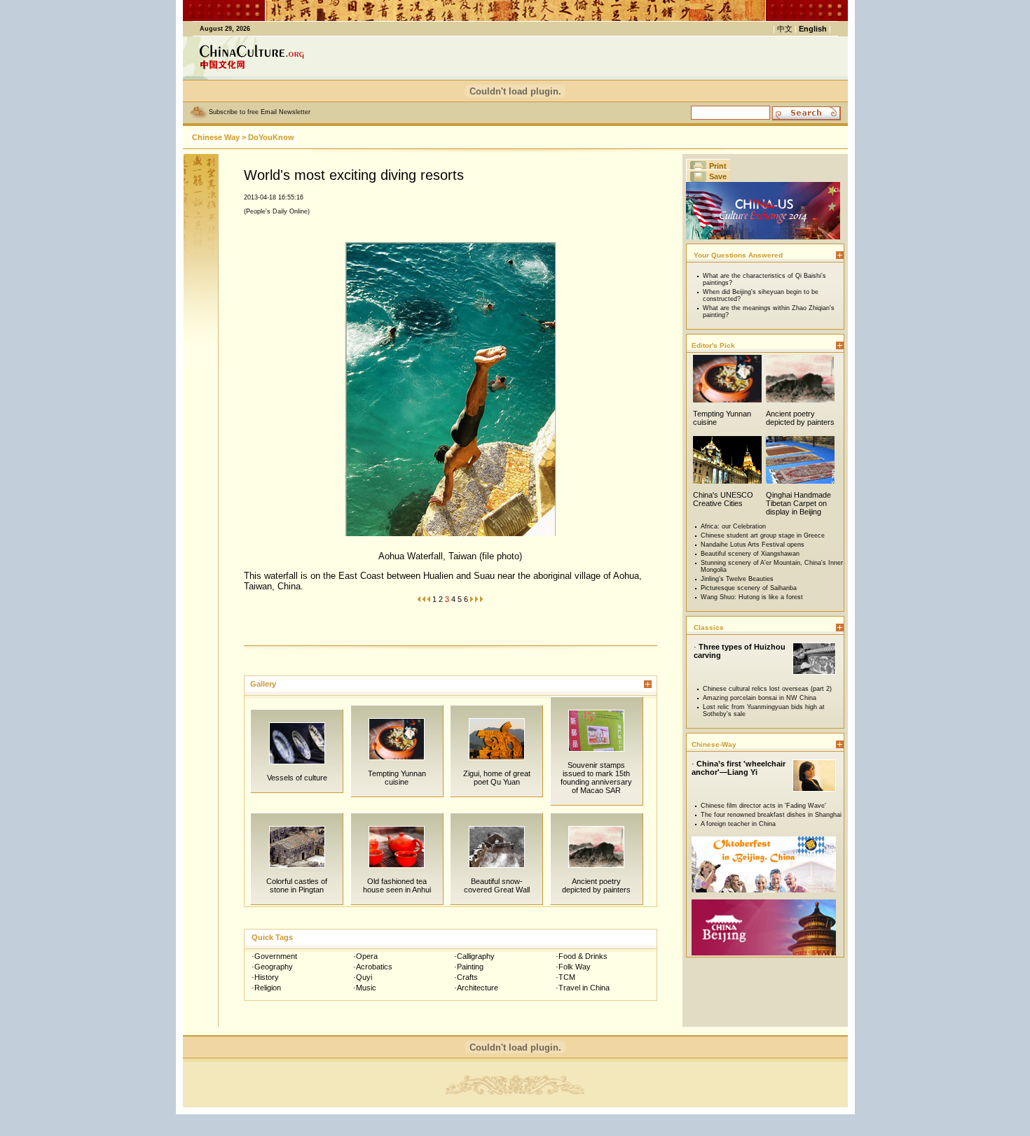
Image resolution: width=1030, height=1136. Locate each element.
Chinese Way (216, 137)
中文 (784, 28)
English (813, 28)
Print (718, 166)
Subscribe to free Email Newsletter (259, 111)
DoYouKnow (271, 137)
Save (718, 176)
